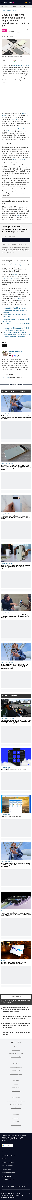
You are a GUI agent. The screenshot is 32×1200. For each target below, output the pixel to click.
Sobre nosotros (6, 1152)
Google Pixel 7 (17, 65)
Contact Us (4, 1159)
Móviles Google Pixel (12, 10)
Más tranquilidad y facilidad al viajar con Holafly (16, 1033)
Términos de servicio (21, 244)
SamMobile (11, 131)
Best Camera (16, 1114)
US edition (13, 1195)
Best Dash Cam (16, 1118)
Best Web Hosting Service (16, 1053)
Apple (18, 215)
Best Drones (16, 1121)
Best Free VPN (16, 1050)
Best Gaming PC (16, 1070)
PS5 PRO (13, 6)
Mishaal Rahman (22, 129)
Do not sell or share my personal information (13, 1186)
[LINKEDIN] (15, 356)
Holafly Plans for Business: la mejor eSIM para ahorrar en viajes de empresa (17, 1017)
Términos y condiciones (8, 1162)
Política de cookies (6, 1169)
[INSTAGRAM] (13, 356)
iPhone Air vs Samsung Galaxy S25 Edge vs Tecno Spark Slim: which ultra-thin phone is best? (16, 1025)
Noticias (4, 30)
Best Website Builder (16, 1057)
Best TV (16, 1084)
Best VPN (16, 1046)
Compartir (6, 61)
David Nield (11, 31)
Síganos (17, 61)
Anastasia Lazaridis (15, 30)
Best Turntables (16, 1097)
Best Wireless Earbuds (16, 1104)
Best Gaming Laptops (16, 1067)
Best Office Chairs (16, 1108)
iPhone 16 (22, 6)
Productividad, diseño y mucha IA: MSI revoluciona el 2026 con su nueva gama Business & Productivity (16, 1010)
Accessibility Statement (8, 1179)
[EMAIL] (18, 356)
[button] (2, 2)
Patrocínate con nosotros (8, 1172)
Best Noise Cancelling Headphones (16, 1101)
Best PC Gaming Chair (16, 1074)
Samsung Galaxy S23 (8, 278)
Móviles (3, 10)
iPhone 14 (15, 274)
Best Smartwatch (16, 1091)
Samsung (14, 119)
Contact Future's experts (8, 1155)
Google (27, 65)
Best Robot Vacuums (16, 1125)
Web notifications (6, 1176)
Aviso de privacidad (20, 246)
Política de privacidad (7, 1165)
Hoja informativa (26, 61)
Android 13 (18, 298)
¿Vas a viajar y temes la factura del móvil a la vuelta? (16, 1002)
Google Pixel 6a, (15, 265)
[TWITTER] (10, 356)
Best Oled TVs (16, 1087)
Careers (4, 1183)
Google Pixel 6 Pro (19, 159)
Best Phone (16, 1080)
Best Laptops (16, 1063)
